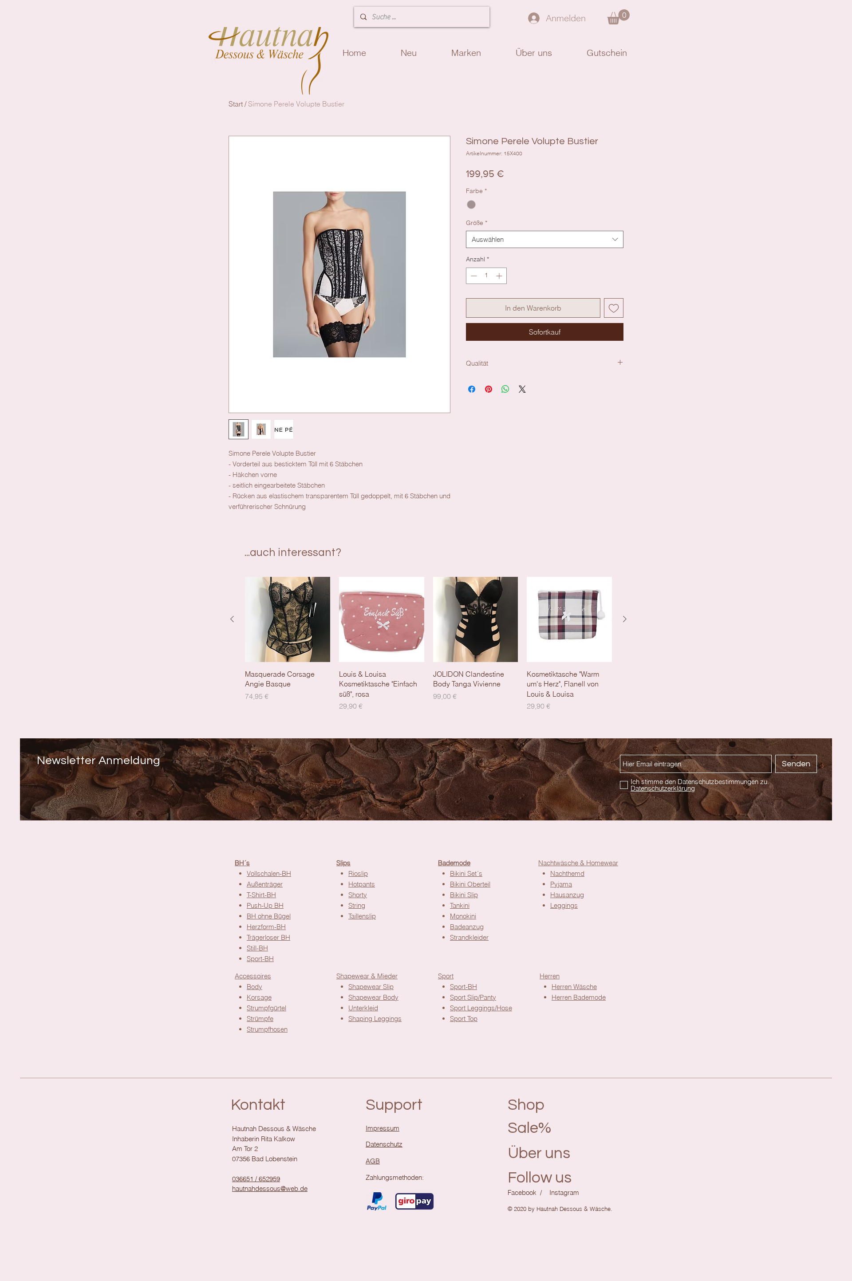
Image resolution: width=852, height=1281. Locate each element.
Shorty (357, 895)
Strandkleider (469, 937)
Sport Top (463, 1018)
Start (236, 103)
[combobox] (544, 239)
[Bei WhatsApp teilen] (505, 389)
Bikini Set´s (466, 873)
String (356, 905)
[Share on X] (522, 389)
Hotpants (361, 884)
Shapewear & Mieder (367, 976)
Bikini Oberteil (470, 884)
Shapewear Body (373, 997)
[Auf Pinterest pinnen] (488, 389)
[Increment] (499, 276)
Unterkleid (363, 1008)
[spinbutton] (486, 276)
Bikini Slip (464, 895)
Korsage (259, 997)
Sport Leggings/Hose (481, 1008)
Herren (550, 976)
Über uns (539, 1153)
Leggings (564, 905)
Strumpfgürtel (266, 1008)
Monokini (463, 916)
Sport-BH (463, 986)
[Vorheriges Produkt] (232, 619)
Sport (446, 976)
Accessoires (253, 976)
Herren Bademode (579, 997)
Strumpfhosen (267, 1029)
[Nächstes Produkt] (624, 619)
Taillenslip (362, 916)
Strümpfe (260, 1018)
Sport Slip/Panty (473, 997)
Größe (476, 223)
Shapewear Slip (371, 986)
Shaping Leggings (375, 1018)
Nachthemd (567, 873)
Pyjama (561, 884)
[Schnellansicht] (287, 619)
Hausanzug (567, 895)
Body (254, 986)
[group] (428, 644)
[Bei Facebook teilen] (471, 389)
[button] (618, 16)
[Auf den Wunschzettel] (613, 308)
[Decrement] (472, 276)
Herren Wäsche (574, 986)
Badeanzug (467, 926)
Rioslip (358, 873)
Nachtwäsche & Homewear (578, 863)
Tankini (459, 905)
